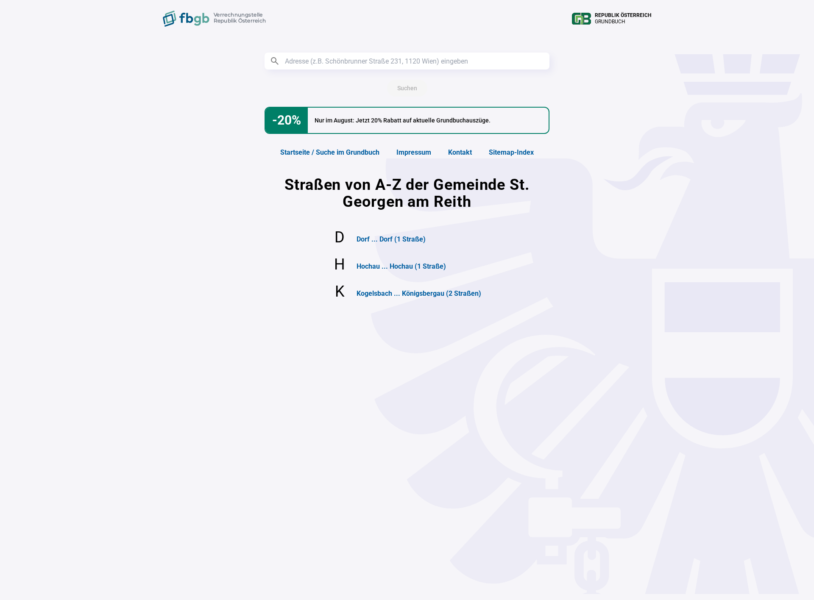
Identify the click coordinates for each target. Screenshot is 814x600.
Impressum (413, 152)
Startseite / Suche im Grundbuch (329, 152)
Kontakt (460, 152)
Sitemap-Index (511, 152)
